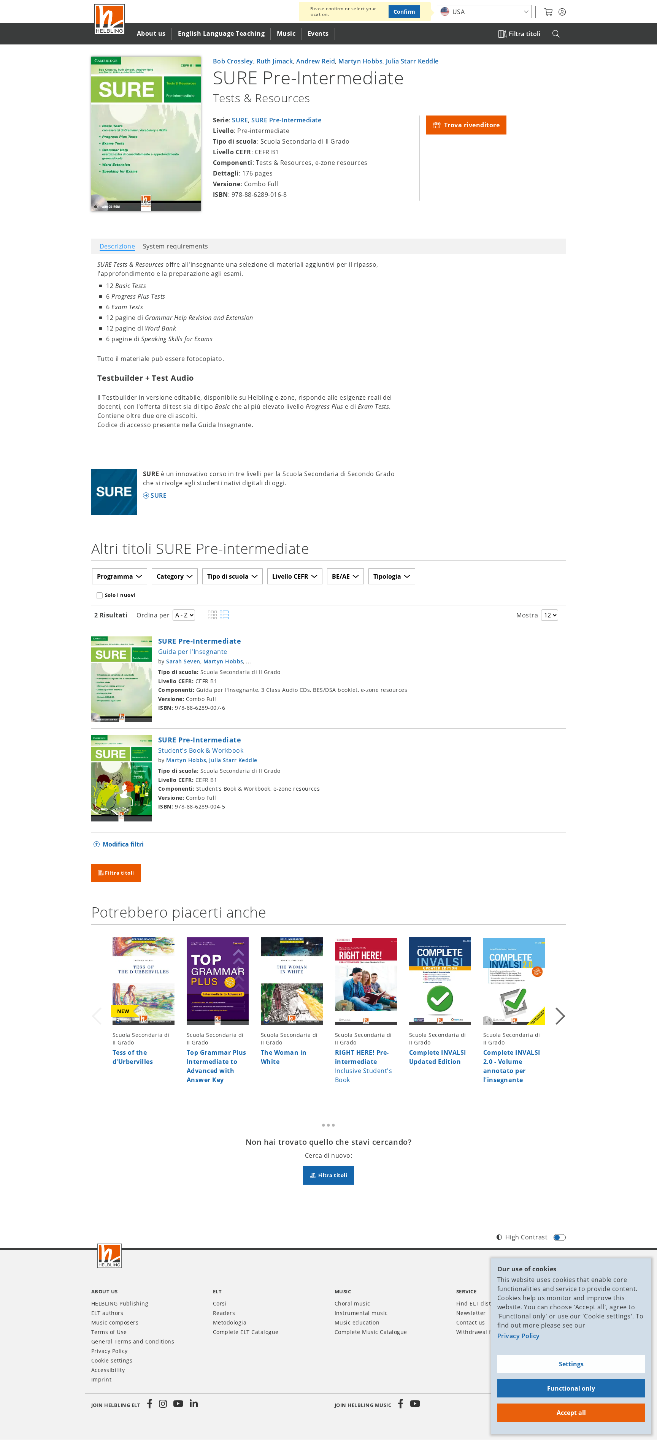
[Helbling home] (109, 1256)
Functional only (571, 1388)
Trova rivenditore (471, 125)
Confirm (404, 11)
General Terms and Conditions (132, 1341)
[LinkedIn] (193, 1404)
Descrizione (117, 246)
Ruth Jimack (275, 61)
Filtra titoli (524, 34)
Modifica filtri (123, 844)
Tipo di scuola (228, 576)
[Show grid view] (212, 615)
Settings (571, 1364)
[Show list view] (224, 615)
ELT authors (107, 1313)
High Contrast (526, 1237)
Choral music (352, 1303)
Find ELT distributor (483, 1303)
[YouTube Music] (415, 1404)
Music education (357, 1322)
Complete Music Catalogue (371, 1332)
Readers (224, 1313)
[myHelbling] (562, 12)
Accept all (571, 1412)
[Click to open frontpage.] (109, 19)
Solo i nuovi (120, 595)
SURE (240, 120)
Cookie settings (111, 1360)
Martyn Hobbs (360, 61)
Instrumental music (361, 1313)
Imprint (101, 1379)
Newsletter (471, 1313)
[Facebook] (150, 1404)
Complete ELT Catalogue (246, 1332)
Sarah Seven (183, 661)
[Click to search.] (556, 34)
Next (560, 1014)
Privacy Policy (518, 1336)
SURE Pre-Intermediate (286, 120)
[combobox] (484, 11)
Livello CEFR (290, 576)
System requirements (175, 246)
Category (170, 576)
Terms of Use (109, 1332)
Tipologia (387, 576)
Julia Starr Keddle (412, 61)
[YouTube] (178, 1404)
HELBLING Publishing (119, 1303)
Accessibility (108, 1370)
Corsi (220, 1303)
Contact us (470, 1322)
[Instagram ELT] (163, 1404)
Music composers (114, 1322)
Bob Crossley (233, 61)
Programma (115, 576)
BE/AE (341, 576)
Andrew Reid (315, 61)
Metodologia (229, 1322)
